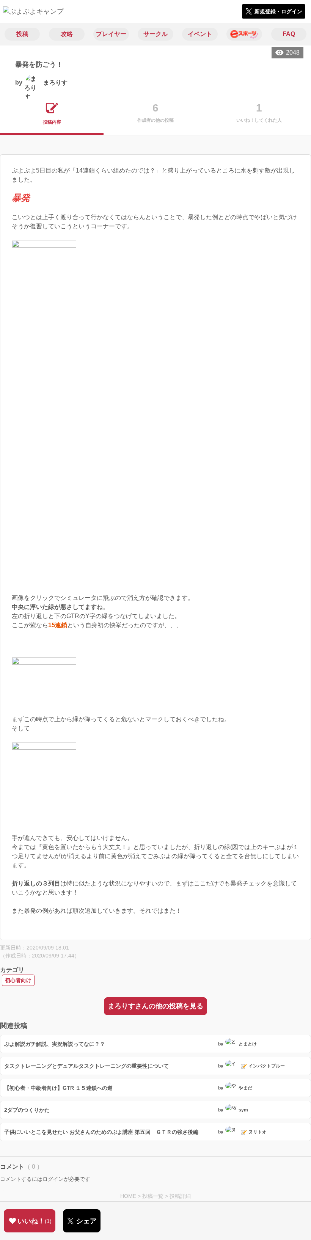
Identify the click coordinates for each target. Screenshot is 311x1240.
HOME (128, 1196)
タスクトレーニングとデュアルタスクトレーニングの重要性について (86, 1066)
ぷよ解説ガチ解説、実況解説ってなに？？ (54, 1044)
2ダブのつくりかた (27, 1110)
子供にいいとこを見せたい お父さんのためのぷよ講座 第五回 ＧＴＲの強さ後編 (101, 1132)
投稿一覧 (152, 1196)
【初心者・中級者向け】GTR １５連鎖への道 (58, 1088)
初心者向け (18, 980)
